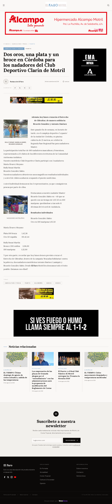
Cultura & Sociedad (47, 480)
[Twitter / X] (20, 88)
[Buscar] (108, 5)
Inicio (7, 44)
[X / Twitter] (8, 477)
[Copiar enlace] (29, 88)
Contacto (79, 472)
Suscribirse (70, 440)
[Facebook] (15, 88)
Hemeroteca (80, 476)
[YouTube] (15, 477)
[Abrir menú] (4, 5)
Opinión (43, 483)
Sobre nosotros (82, 468)
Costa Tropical (45, 476)
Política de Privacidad (10, 494)
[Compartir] (24, 88)
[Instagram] (11, 477)
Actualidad (44, 472)
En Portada (44, 468)
